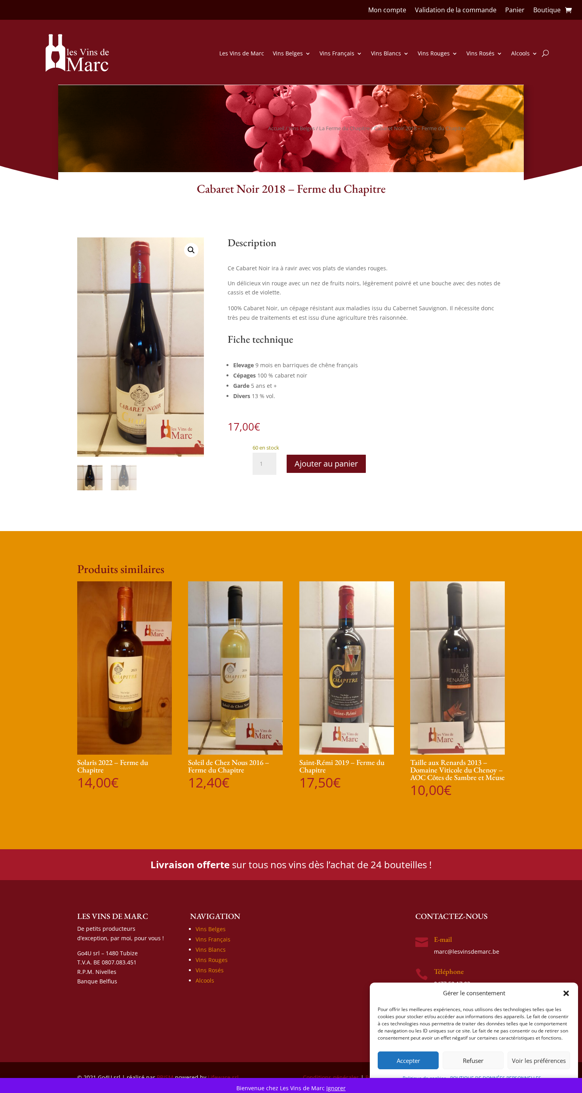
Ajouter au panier (326, 463)
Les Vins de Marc (241, 53)
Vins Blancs (386, 53)
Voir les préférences (539, 1061)
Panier (515, 10)
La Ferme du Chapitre (344, 128)
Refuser (473, 1061)
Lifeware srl (223, 1077)
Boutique (547, 10)
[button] (566, 993)
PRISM (165, 1077)
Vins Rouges (434, 53)
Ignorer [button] (336, 1088)
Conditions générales (331, 1077)
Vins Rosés (480, 53)
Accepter (408, 1061)
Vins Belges (288, 53)
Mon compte (387, 10)
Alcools (520, 53)
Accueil (276, 128)
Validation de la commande (455, 10)
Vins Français (337, 53)
